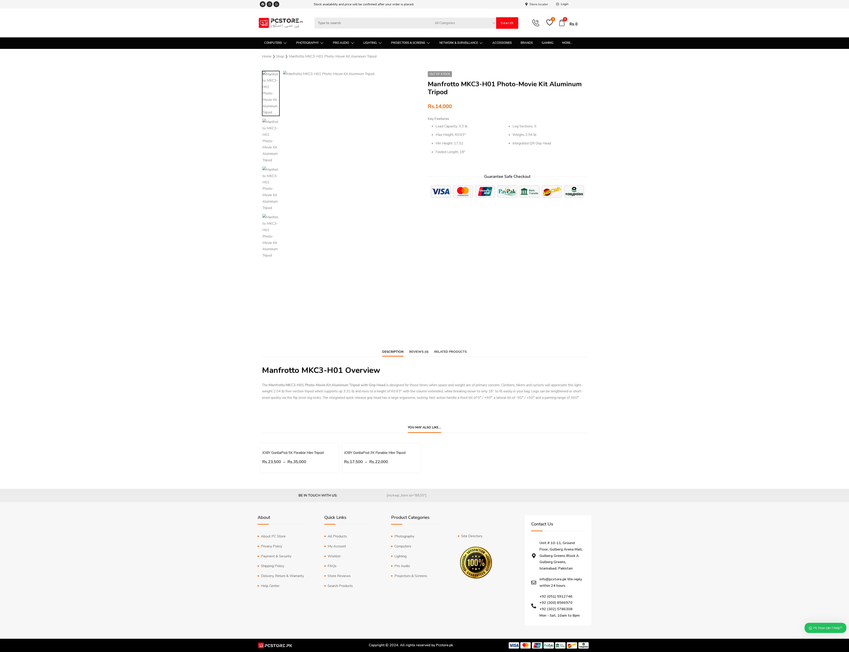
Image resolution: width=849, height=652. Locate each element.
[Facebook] (263, 4)
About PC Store (273, 536)
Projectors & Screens (410, 575)
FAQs (332, 566)
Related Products (450, 352)
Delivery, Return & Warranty (282, 575)
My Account (337, 546)
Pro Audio (402, 566)
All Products (337, 536)
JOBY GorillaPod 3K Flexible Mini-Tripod (374, 452)
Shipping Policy (272, 566)
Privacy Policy (271, 546)
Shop (280, 56)
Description (392, 352)
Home (267, 56)
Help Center (270, 585)
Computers (402, 546)
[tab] (393, 352)
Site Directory (471, 536)
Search (507, 23)
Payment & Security (276, 556)
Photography (404, 536)
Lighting (400, 556)
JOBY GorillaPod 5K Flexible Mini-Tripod (293, 452)
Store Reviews (339, 575)
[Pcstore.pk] (281, 23)
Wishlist (334, 556)
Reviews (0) (418, 352)
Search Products (340, 585)
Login (564, 4)
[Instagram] (269, 4)
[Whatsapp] (276, 4)
